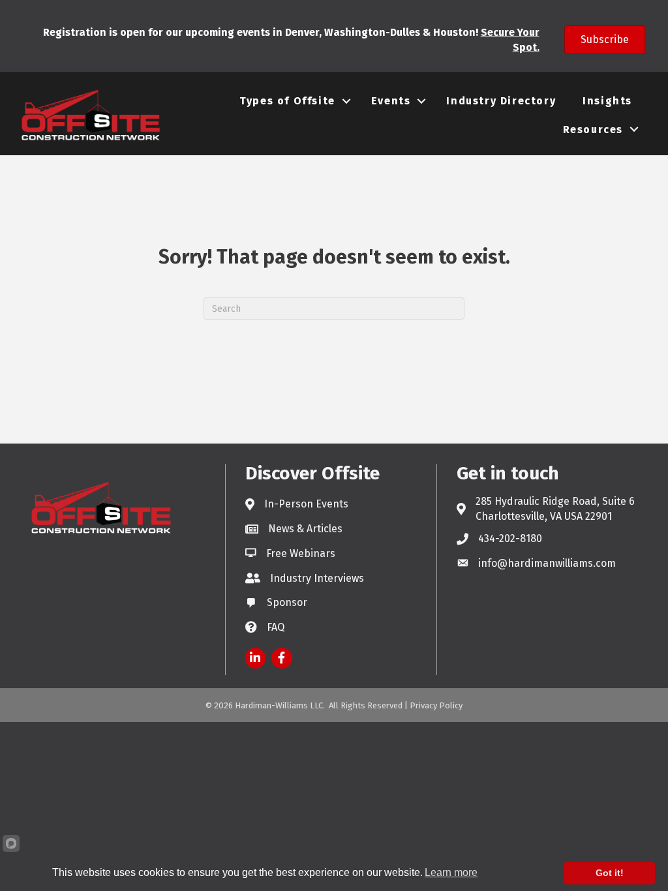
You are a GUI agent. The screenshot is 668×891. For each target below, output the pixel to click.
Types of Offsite (287, 101)
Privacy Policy (436, 705)
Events (391, 101)
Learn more (451, 872)
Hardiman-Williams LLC (279, 705)
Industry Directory (501, 101)
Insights (607, 101)
